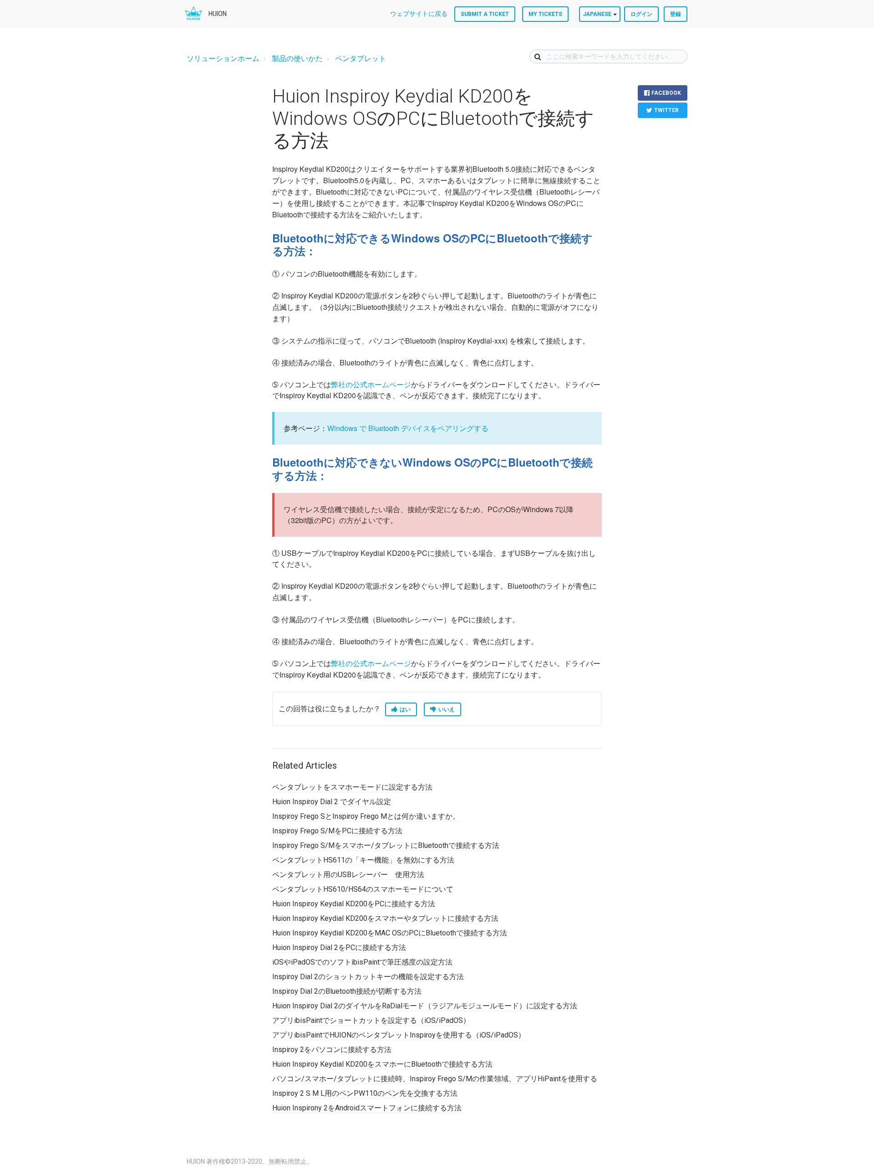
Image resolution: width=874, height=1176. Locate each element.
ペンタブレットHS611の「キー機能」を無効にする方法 (363, 860)
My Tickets (545, 14)
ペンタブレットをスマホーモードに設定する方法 (352, 787)
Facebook (666, 93)
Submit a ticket (485, 14)
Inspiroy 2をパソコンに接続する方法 (331, 1049)
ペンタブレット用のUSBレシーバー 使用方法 (348, 874)
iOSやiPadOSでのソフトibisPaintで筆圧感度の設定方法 (362, 962)
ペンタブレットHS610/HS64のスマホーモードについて (362, 889)
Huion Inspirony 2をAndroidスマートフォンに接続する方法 (367, 1108)
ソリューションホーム (223, 58)
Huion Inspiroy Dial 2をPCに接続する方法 (339, 947)
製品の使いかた (297, 58)
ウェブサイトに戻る (418, 13)
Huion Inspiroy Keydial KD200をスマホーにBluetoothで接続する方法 (382, 1064)
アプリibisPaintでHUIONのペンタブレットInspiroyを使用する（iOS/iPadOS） (398, 1035)
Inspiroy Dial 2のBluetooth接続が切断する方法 (347, 991)
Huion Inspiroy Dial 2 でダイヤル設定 (331, 801)
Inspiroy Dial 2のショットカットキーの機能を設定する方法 (368, 976)
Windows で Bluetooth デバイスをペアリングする (407, 428)
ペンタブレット (360, 58)
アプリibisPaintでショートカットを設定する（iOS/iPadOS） (371, 1020)
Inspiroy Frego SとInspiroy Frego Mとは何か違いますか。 (366, 816)
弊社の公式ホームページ (371, 384)
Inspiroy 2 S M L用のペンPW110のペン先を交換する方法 (364, 1093)
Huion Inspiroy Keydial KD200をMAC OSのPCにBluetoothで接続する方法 (389, 933)
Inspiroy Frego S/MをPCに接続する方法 (337, 831)
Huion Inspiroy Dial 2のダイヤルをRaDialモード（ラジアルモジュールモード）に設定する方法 (424, 1005)
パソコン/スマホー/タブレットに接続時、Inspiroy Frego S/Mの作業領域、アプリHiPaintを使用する (434, 1078)
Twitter (666, 110)
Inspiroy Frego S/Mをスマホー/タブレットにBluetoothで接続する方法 (385, 845)
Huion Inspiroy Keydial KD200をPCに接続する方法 (353, 903)
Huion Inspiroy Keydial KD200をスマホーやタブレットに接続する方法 (385, 918)
